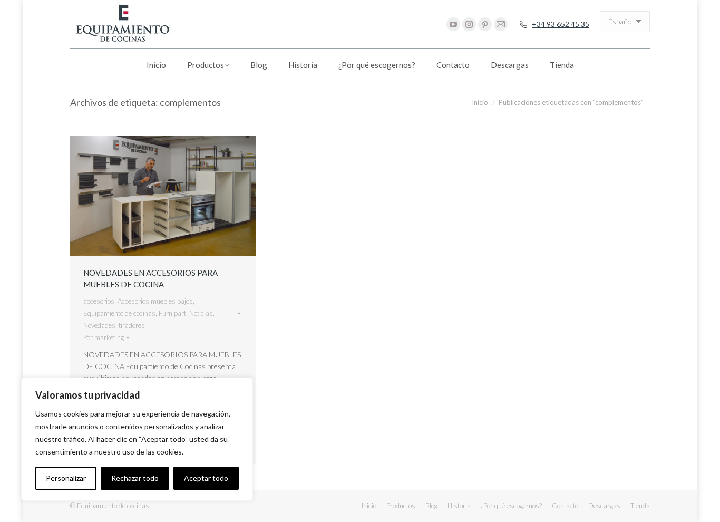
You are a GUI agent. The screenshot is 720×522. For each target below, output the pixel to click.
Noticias (201, 313)
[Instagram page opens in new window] (469, 24)
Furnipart (172, 313)
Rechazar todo (135, 477)
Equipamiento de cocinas (119, 313)
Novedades (99, 325)
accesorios (98, 301)
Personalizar (66, 477)
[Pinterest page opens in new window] (485, 24)
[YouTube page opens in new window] (453, 24)
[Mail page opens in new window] (501, 24)
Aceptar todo (206, 477)
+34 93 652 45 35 (560, 24)
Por (103, 337)
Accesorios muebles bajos (155, 301)
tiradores (132, 325)
